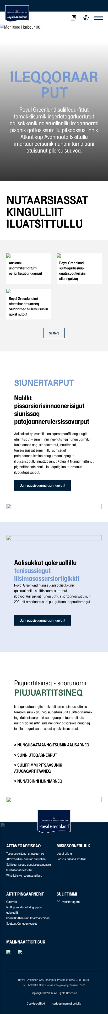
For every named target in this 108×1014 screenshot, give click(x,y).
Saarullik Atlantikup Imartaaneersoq (28, 918)
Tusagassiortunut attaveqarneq (25, 853)
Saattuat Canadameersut (21, 923)
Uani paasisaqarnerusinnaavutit (42, 485)
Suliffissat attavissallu (19, 870)
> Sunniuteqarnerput (35, 755)
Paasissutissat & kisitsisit (71, 859)
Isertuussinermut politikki (66, 1003)
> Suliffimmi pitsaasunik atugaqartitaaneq (38, 768)
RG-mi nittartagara (68, 901)
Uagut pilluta (64, 853)
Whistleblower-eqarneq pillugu (24, 875)
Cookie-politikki (36, 1003)
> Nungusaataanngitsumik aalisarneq (51, 745)
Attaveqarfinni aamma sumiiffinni (26, 859)
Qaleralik (11, 901)
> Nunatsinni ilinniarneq (38, 781)
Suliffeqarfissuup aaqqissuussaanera (28, 864)
